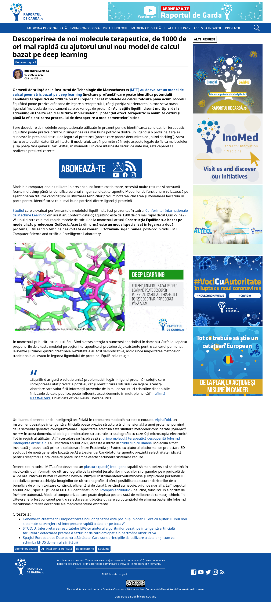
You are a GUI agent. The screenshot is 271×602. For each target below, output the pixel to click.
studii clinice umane (136, 443)
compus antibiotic (115, 490)
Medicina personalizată (47, 28)
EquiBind (103, 549)
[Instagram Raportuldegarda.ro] (215, 574)
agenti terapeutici (26, 549)
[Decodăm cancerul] (228, 183)
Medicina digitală (146, 28)
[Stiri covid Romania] (228, 112)
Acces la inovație (208, 28)
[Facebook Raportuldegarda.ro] (194, 574)
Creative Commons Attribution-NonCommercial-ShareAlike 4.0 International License (153, 589)
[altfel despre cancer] (228, 254)
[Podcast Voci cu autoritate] (228, 324)
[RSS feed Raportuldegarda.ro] (222, 574)
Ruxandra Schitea (36, 71)
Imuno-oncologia (85, 28)
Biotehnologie (115, 28)
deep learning (85, 549)
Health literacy (177, 28)
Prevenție (233, 28)
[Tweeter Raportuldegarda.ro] (208, 574)
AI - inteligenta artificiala (56, 549)
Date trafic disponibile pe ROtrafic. (135, 596)
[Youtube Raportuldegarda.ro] (201, 574)
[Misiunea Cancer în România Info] (228, 395)
